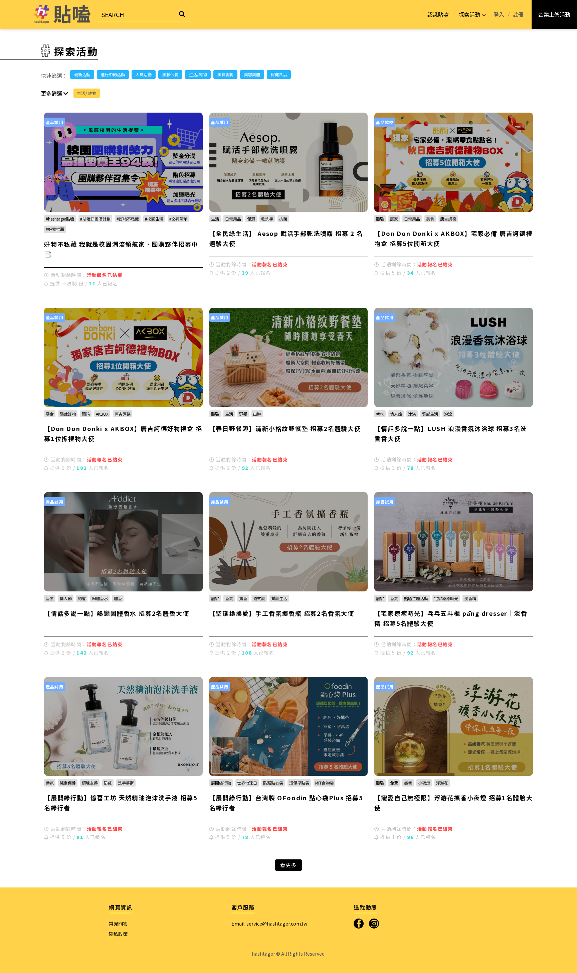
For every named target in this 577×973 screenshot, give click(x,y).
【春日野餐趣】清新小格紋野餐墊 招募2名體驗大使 (285, 428)
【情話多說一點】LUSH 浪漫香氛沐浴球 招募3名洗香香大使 (450, 433)
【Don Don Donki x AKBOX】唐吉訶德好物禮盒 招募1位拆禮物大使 (123, 433)
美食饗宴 (225, 74)
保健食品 (279, 74)
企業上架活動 (554, 14)
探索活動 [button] (469, 14)
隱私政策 (118, 934)
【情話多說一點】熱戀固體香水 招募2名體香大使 (116, 613)
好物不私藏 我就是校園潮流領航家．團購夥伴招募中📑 (121, 249)
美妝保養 (170, 74)
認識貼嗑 (438, 14)
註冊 (518, 14)
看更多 (288, 864)
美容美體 (252, 74)
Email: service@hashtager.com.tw (269, 923)
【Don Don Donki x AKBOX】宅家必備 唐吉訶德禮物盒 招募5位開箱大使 (453, 238)
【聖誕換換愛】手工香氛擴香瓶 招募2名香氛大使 (281, 613)
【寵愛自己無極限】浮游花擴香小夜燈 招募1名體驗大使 (453, 802)
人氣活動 (144, 74)
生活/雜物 (198, 74)
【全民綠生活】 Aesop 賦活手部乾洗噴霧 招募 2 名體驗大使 (286, 238)
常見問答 (118, 923)
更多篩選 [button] (52, 93)
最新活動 (82, 74)
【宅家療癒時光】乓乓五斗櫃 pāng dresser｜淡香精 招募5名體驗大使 (450, 618)
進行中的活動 (113, 74)
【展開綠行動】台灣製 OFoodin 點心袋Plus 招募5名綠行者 (286, 802)
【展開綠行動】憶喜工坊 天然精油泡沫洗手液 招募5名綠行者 (121, 802)
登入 (499, 14)
